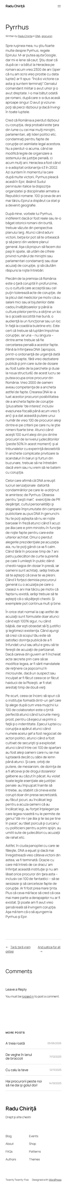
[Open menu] (59, 6)
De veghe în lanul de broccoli (19, 1056)
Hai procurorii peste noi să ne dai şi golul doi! (24, 1083)
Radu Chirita (25, 36)
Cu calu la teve (17, 1070)
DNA (37, 36)
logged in (28, 996)
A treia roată (15, 1043)
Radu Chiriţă (15, 6)
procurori (47, 36)
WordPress (55, 1179)
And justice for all (49, 947)
